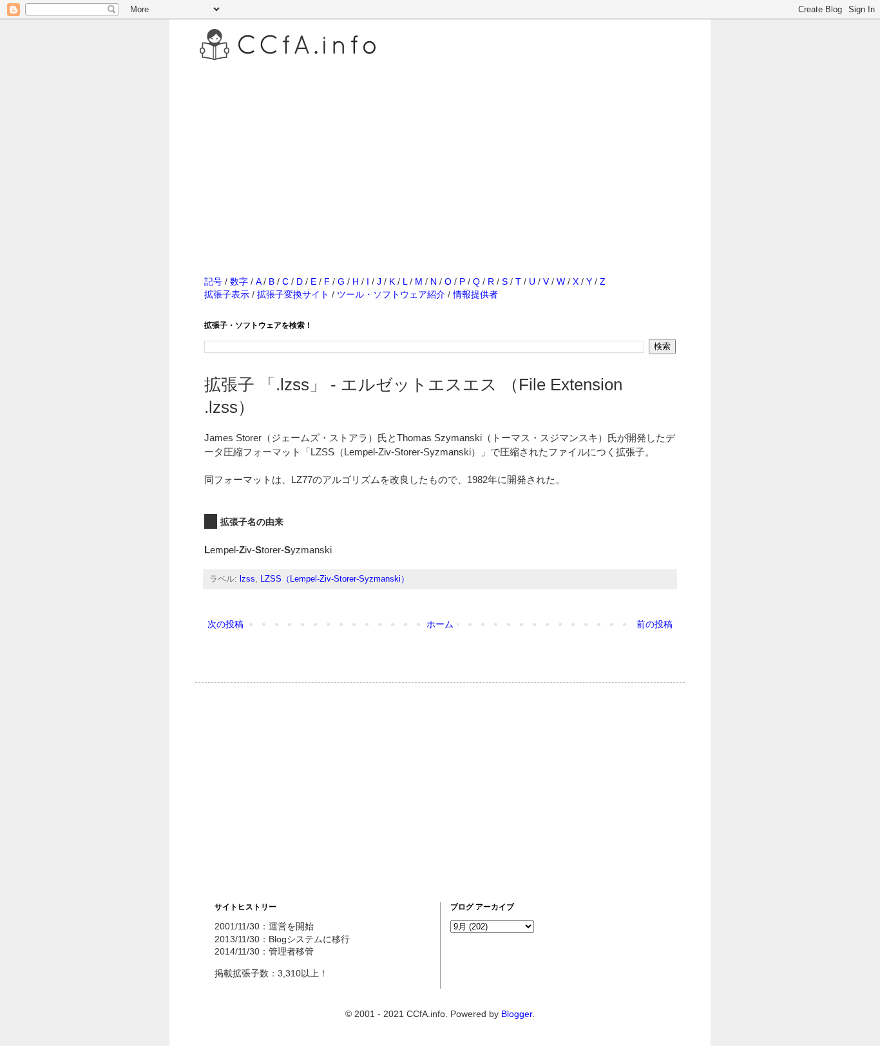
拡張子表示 (226, 294)
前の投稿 (654, 624)
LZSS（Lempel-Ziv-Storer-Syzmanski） (334, 579)
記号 (213, 281)
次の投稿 (225, 624)
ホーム (440, 624)
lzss (247, 579)
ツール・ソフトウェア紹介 (391, 294)
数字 (239, 281)
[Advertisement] (440, 154)
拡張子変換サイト (293, 294)
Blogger (516, 1014)
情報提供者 (475, 294)
